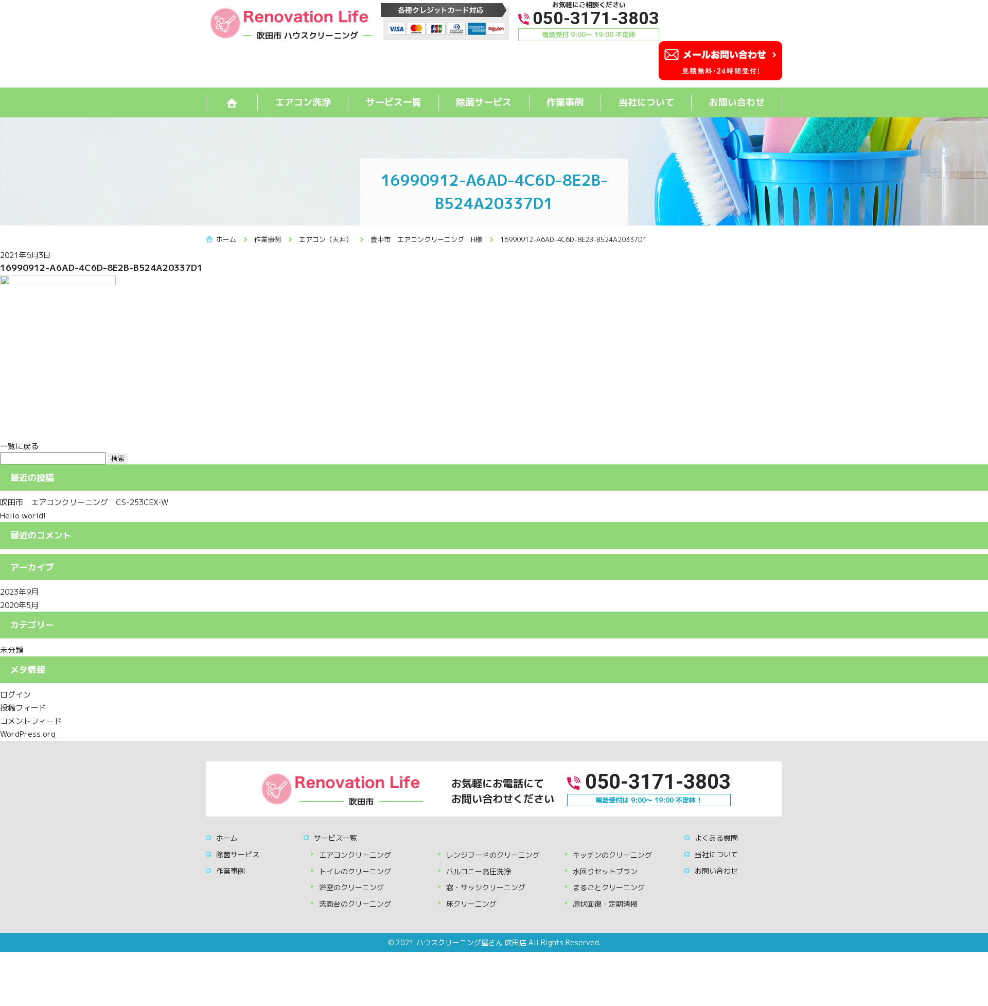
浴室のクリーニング (351, 887)
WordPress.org (28, 734)
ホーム (227, 838)
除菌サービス (483, 102)
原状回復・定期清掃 (605, 904)
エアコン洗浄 (303, 102)
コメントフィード (31, 721)
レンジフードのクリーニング (493, 855)
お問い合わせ (737, 102)
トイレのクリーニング (355, 871)
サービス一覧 (393, 102)
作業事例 (565, 102)
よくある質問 (716, 838)
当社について (646, 102)
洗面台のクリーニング (355, 904)
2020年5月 (19, 605)
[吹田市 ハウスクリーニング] (289, 22)
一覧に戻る (19, 446)
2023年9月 (19, 591)
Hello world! (23, 515)
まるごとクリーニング (609, 887)
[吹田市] (340, 788)
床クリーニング (471, 904)
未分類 (11, 650)
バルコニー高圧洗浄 (478, 871)
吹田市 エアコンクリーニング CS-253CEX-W (84, 502)
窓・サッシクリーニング (485, 887)
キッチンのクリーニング (612, 855)
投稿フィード (23, 707)
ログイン (15, 694)
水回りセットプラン (605, 871)
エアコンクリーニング (355, 855)
